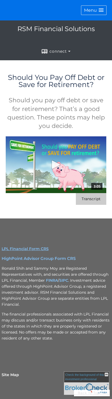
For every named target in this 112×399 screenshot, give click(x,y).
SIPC (63, 280)
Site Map (10, 374)
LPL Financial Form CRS (25, 248)
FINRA (52, 280)
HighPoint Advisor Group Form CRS (39, 258)
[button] (94, 10)
